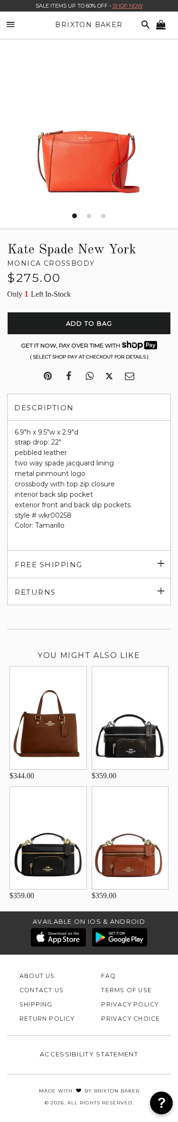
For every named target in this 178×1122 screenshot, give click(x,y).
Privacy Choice (130, 1018)
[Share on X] (109, 376)
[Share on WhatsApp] (89, 376)
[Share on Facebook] (68, 376)
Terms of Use (126, 990)
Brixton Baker (88, 24)
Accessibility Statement (89, 1054)
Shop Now (127, 5)
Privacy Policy (130, 1004)
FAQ (108, 975)
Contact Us (41, 990)
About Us (37, 975)
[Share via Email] (129, 376)
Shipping (36, 1004)
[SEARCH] (143, 25)
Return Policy (47, 1018)
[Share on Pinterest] (48, 376)
